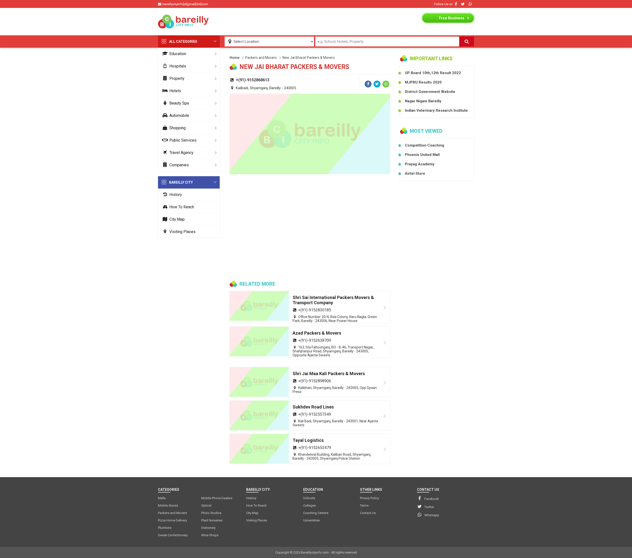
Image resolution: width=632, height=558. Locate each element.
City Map (177, 219)
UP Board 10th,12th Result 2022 (433, 73)
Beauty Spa (179, 103)
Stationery (208, 528)
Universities (311, 520)
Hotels (175, 90)
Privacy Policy (369, 498)
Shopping (177, 128)
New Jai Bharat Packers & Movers (308, 58)
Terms (364, 505)
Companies (179, 165)
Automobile (179, 115)
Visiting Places (182, 231)
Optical (206, 505)
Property (176, 78)
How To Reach (181, 207)
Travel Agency (181, 152)
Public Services (183, 140)
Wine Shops (209, 535)
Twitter (429, 507)
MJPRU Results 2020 (423, 82)
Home (234, 58)
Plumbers (164, 528)
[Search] (466, 41)
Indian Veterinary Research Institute (436, 110)
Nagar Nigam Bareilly (423, 101)
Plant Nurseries (211, 520)
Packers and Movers (261, 58)
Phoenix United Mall (422, 154)
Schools (309, 498)
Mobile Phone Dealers (216, 498)
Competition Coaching (424, 145)
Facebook (431, 499)
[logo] (184, 21)
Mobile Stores (168, 505)
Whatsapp (431, 515)
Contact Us (368, 513)
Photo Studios (211, 513)
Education (177, 53)
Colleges (309, 505)
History (175, 194)
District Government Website (430, 91)
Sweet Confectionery (173, 535)
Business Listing (451, 19)
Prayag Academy (419, 164)
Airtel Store (415, 173)
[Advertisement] (316, 21)
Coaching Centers (315, 513)
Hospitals (177, 66)
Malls (162, 498)
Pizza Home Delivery (172, 520)
